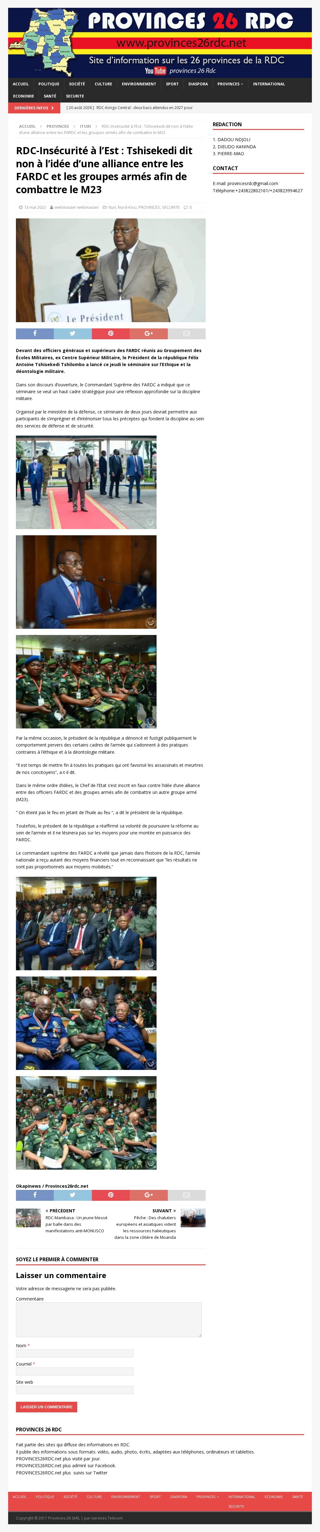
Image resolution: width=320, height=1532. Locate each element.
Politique (48, 84)
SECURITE (75, 96)
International (269, 84)
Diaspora (198, 84)
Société (77, 84)
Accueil (21, 84)
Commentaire (30, 1299)
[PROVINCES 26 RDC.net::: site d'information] (160, 74)
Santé (50, 96)
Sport (172, 84)
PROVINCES (228, 84)
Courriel (24, 1364)
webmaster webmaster (77, 207)
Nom (22, 1345)
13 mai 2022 (35, 207)
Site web (24, 1382)
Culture (103, 84)
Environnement (139, 84)
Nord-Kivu (127, 207)
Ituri (112, 207)
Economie (23, 96)
